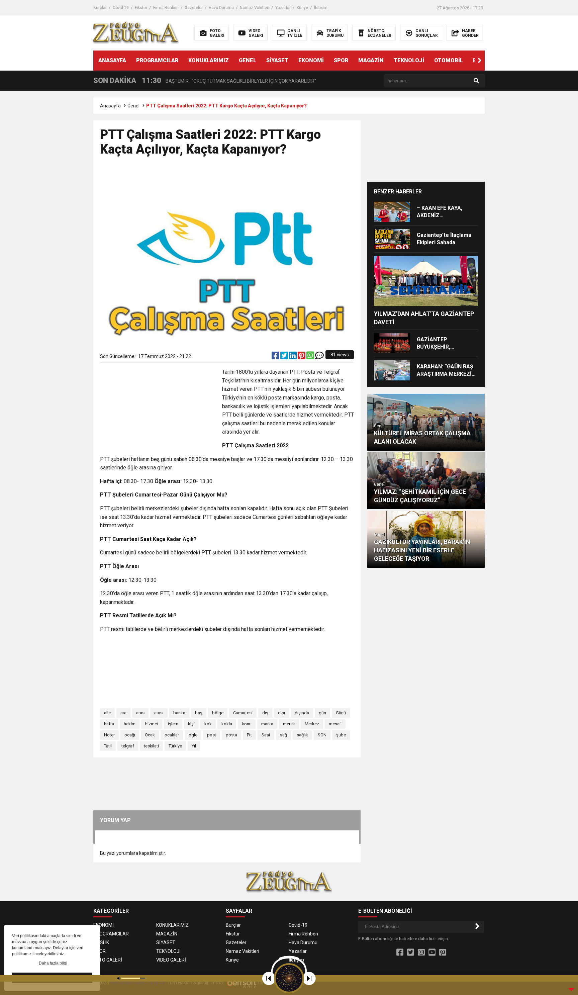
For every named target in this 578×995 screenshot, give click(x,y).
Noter (109, 734)
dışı (281, 712)
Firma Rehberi (166, 7)
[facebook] (276, 357)
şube (341, 734)
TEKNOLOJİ (409, 60)
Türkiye (175, 745)
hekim (129, 723)
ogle (193, 734)
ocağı (129, 734)
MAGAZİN (371, 60)
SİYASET (277, 60)
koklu (226, 723)
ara (123, 712)
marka (267, 723)
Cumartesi (243, 712)
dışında (302, 712)
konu (247, 723)
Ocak (150, 734)
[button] (480, 61)
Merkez (312, 723)
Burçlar (100, 7)
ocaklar (172, 734)
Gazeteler (194, 7)
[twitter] (284, 357)
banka (179, 712)
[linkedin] (293, 357)
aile (107, 712)
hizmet (151, 723)
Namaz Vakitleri (254, 7)
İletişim (320, 7)
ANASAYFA (112, 60)
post (211, 734)
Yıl (194, 745)
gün (322, 712)
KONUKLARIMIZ (208, 60)
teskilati (151, 745)
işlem (173, 723)
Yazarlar (283, 7)
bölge (217, 712)
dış (265, 712)
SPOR (341, 60)
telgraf (127, 745)
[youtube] (432, 952)
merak (289, 723)
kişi (191, 723)
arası (159, 712)
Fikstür (141, 7)
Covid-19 (121, 7)
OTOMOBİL (448, 60)
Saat (266, 734)
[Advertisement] (227, 183)
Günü (341, 712)
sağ (283, 734)
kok (208, 723)
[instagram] (421, 952)
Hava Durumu (221, 7)
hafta (109, 723)
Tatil (108, 745)
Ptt (249, 734)
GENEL (247, 60)
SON (322, 734)
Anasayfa (110, 105)
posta (231, 734)
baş (198, 712)
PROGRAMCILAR (157, 60)
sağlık (302, 734)
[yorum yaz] (319, 357)
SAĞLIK (101, 942)
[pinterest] (302, 357)
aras (140, 712)
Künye (302, 7)
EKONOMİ (311, 60)
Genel (133, 105)
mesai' (335, 723)
